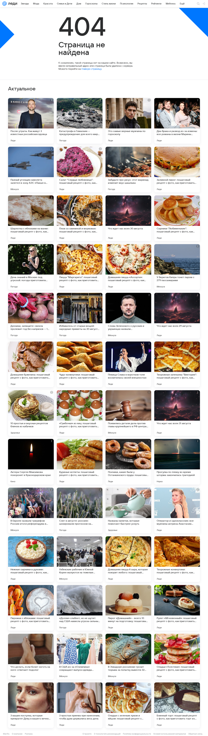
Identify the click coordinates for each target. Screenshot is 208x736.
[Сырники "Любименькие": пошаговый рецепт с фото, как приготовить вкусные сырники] (177, 218)
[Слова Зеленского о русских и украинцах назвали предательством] (128, 315)
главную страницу (91, 68)
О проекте (87, 734)
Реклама (29, 734)
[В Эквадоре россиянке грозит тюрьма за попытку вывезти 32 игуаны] (128, 656)
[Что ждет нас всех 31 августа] (177, 413)
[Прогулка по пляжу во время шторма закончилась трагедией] (177, 462)
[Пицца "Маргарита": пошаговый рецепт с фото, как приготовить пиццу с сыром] (79, 267)
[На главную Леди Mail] (12, 3)
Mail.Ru (6, 734)
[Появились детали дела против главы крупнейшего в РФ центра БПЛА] (128, 413)
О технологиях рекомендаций (107, 734)
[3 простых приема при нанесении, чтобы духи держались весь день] (79, 705)
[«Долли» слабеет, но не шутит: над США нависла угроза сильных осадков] (79, 608)
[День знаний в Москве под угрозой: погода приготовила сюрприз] (31, 267)
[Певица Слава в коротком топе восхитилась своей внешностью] (128, 364)
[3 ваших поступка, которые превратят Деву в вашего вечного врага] (31, 705)
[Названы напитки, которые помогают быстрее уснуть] (128, 510)
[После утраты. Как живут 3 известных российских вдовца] (31, 121)
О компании (17, 734)
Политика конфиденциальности (137, 734)
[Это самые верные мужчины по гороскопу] (128, 121)
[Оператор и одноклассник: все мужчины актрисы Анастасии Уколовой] (177, 510)
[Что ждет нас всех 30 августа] (128, 218)
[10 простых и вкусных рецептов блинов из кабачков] (31, 413)
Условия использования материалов (169, 734)
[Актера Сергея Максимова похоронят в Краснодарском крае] (31, 462)
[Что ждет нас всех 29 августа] (177, 315)
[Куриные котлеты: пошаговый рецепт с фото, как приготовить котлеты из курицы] (79, 462)
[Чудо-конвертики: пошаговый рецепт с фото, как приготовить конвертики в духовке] (79, 364)
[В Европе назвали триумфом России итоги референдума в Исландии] (31, 510)
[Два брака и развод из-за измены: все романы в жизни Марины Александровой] (177, 121)
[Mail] (4, 3)
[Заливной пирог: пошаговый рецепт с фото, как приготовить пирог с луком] (177, 169)
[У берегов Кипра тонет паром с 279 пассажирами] (177, 267)
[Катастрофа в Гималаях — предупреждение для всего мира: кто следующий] (79, 121)
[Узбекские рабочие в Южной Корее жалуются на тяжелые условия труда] (79, 559)
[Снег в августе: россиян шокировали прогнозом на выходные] (79, 510)
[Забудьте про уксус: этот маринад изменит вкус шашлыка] (128, 169)
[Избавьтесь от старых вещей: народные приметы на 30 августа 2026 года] (79, 315)
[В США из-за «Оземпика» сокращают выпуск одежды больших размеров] (79, 656)
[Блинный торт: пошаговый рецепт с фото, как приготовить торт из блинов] (177, 705)
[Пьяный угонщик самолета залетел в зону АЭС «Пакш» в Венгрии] (31, 169)
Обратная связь (195, 734)
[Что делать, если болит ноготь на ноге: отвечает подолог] (31, 656)
